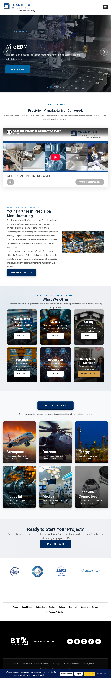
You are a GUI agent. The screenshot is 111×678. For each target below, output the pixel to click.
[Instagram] (77, 641)
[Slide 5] (60, 87)
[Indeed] (91, 641)
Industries (40, 607)
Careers (84, 607)
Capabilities (27, 607)
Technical (73, 607)
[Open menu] (105, 7)
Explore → (22, 336)
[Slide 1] (47, 87)
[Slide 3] (54, 87)
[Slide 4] (57, 87)
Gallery (62, 607)
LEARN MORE (18, 73)
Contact (95, 607)
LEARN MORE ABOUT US (21, 272)
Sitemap (56, 664)
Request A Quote (56, 612)
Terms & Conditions (71, 664)
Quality (52, 607)
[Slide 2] (50, 87)
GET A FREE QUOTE (55, 544)
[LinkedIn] (84, 641)
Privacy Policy (89, 664)
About (15, 607)
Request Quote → (89, 374)
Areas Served (45, 669)
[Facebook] (70, 641)
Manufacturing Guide (63, 669)
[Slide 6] (63, 87)
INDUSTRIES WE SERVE (55, 405)
